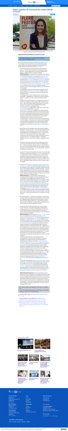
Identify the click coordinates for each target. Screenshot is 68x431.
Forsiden (27, 397)
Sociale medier (36, 5)
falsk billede (31, 82)
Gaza (26, 218)
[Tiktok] (50, 416)
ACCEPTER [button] (63, 429)
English (28, 421)
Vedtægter (28, 410)
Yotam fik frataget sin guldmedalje (33, 379)
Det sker (26, 5)
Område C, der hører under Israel (26, 264)
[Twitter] (45, 416)
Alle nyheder (28, 399)
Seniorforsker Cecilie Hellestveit (33, 90)
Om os (27, 409)
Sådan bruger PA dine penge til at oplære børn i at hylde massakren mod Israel (22, 364)
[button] (51, 14)
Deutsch (19, 421)
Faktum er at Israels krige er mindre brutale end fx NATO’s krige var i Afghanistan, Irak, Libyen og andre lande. (35, 84)
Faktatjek (28, 400)
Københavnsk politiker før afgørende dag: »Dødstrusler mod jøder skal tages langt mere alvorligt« (45, 380)
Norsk (10, 421)
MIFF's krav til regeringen (32, 303)
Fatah (33, 220)
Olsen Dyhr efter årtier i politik (43, 214)
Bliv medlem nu (17, 1)
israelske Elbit (40, 66)
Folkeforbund (44, 252)
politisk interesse (40, 79)
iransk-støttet (37, 218)
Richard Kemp (36, 304)
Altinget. (45, 62)
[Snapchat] (55, 416)
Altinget (39, 298)
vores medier (30, 79)
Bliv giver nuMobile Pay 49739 (50, 2)
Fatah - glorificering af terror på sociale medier (35, 300)
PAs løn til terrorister (28, 304)
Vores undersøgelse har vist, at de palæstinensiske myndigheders (33, 182)
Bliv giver (15, 5)
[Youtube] (47, 416)
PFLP (44, 231)
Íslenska (24, 421)
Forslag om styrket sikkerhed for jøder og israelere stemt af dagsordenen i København (22, 380)
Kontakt (27, 406)
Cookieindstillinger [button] (56, 429)
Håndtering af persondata (31, 411)
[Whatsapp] (52, 416)
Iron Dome (39, 153)
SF (41, 304)
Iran (24, 301)
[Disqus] (34, 319)
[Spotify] (53, 416)
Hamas (46, 218)
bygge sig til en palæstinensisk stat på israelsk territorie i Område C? (33, 270)
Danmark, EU (22, 265)
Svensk (14, 421)
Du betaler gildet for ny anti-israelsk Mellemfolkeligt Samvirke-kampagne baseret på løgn (44, 364)
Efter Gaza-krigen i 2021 (25, 107)
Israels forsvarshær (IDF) (31, 301)
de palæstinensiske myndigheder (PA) (40, 260)
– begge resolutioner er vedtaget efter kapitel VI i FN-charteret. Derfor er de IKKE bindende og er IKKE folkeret (34, 242)
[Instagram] (48, 416)
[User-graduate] (56, 416)
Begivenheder (28, 402)
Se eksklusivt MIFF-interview (24, 350)
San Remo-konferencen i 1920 (40, 249)
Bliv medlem (10, 5)
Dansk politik (36, 294)
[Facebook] (44, 416)
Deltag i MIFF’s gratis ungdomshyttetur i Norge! (40, 351)
